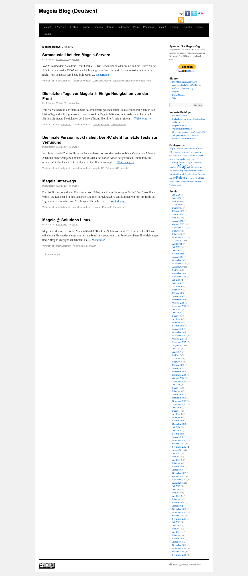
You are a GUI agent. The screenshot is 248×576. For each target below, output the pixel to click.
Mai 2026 (176, 201)
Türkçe (199, 27)
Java (188, 159)
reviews (191, 178)
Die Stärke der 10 (179, 115)
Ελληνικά (60, 27)
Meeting (179, 170)
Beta (195, 148)
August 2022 (178, 240)
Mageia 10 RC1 (179, 125)
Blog (172, 152)
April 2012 (177, 495)
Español (86, 27)
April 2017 (177, 358)
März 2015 (177, 417)
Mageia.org (197, 167)
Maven (172, 170)
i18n (177, 159)
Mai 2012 (176, 492)
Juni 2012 (176, 489)
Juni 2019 (176, 283)
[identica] (181, 15)
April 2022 (177, 243)
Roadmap (199, 177)
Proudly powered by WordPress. (187, 564)
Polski (136, 27)
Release (105, 124)
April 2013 (177, 459)
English (74, 27)
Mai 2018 (176, 315)
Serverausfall (119, 80)
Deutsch (47, 27)
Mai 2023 (176, 230)
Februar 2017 (178, 364)
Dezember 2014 (179, 423)
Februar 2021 (178, 253)
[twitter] (194, 15)
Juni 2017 (176, 351)
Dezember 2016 (179, 371)
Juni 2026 (176, 197)
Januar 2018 (177, 328)
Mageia (107, 80)
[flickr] (201, 15)
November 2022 (179, 237)
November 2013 (179, 440)
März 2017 (177, 361)
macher (172, 167)
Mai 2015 (176, 410)
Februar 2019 (178, 292)
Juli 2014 (176, 427)
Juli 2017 (176, 348)
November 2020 (179, 263)
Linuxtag (97, 206)
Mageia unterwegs (59, 181)
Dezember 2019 (179, 273)
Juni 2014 (176, 430)
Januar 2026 (177, 214)
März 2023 (177, 233)
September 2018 (179, 305)
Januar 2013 (177, 469)
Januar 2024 (177, 220)
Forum (190, 155)
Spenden (198, 181)
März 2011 (177, 535)
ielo (181, 159)
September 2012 (179, 479)
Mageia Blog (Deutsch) (68, 10)
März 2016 (177, 391)
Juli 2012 (176, 486)
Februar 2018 (178, 325)
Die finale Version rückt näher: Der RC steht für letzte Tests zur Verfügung (99, 139)
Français (98, 27)
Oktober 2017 (178, 338)
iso (184, 159)
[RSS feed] (181, 21)
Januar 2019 (177, 296)
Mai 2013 (176, 456)
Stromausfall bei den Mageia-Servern (76, 54)
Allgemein (66, 80)
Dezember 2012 (179, 472)
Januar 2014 (177, 436)
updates (179, 185)
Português (148, 27)
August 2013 (178, 450)
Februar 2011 (178, 538)
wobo (76, 59)
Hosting (172, 159)
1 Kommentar (118, 206)
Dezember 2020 (179, 260)
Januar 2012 (177, 505)
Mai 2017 (176, 355)
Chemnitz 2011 (189, 152)
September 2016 (179, 381)
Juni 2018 (176, 312)
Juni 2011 (176, 525)
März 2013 (177, 463)
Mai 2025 (176, 217)
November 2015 (179, 400)
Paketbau (201, 174)
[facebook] (187, 15)
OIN (196, 170)
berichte (183, 148)
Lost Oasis (98, 80)
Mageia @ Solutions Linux (66, 219)
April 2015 (177, 413)
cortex (178, 155)
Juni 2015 (176, 407)
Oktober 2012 (178, 476)
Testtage (172, 185)
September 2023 (179, 227)
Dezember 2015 (179, 397)
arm (178, 148)
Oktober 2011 (178, 515)
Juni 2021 (176, 250)
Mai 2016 (176, 387)
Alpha (172, 148)
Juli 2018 (176, 309)
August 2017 (178, 345)
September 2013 (179, 446)
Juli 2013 (176, 453)
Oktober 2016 (178, 377)
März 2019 (177, 289)
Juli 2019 (176, 279)
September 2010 (179, 554)
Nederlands (123, 27)
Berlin (189, 148)
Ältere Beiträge (51, 254)
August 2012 (178, 482)
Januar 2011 (177, 541)
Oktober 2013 (178, 443)
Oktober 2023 (178, 224)
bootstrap (178, 152)
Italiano (110, 27)
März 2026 (177, 207)
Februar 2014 (178, 433)
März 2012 (177, 499)
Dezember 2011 (179, 508)
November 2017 (179, 335)
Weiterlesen (104, 74)
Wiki (174, 98)
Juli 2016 (176, 384)
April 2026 (177, 204)
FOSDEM (198, 155)
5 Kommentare (122, 168)
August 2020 (178, 266)
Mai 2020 (176, 269)
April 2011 (177, 531)
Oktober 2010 (178, 551)
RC (102, 168)
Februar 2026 (178, 211)
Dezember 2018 (179, 299)
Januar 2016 (177, 394)
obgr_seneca (189, 170)
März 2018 (177, 322)
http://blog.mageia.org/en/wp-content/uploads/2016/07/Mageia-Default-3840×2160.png (186, 85)
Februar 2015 (178, 420)
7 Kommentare (118, 124)
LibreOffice (195, 159)
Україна (47, 33)
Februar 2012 (178, 502)
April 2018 (177, 319)
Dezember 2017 (179, 332)
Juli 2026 (176, 194)
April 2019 (177, 286)
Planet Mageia (178, 94)
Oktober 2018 (178, 302)
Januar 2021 (177, 256)
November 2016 (179, 374)
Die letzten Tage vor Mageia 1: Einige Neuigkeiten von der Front (95, 96)
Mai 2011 (176, 528)
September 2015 (179, 404)
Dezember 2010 (179, 544)
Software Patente (187, 181)
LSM (203, 162)
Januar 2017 (177, 368)
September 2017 (179, 341)
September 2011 (179, 518)
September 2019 (179, 276)
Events (184, 155)
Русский (174, 27)
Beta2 (201, 148)
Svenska (187, 27)
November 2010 (179, 548)
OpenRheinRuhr (191, 174)
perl (170, 178)
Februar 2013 (178, 466)
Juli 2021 (176, 247)
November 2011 (179, 512)
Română (162, 27)
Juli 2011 (176, 522)
